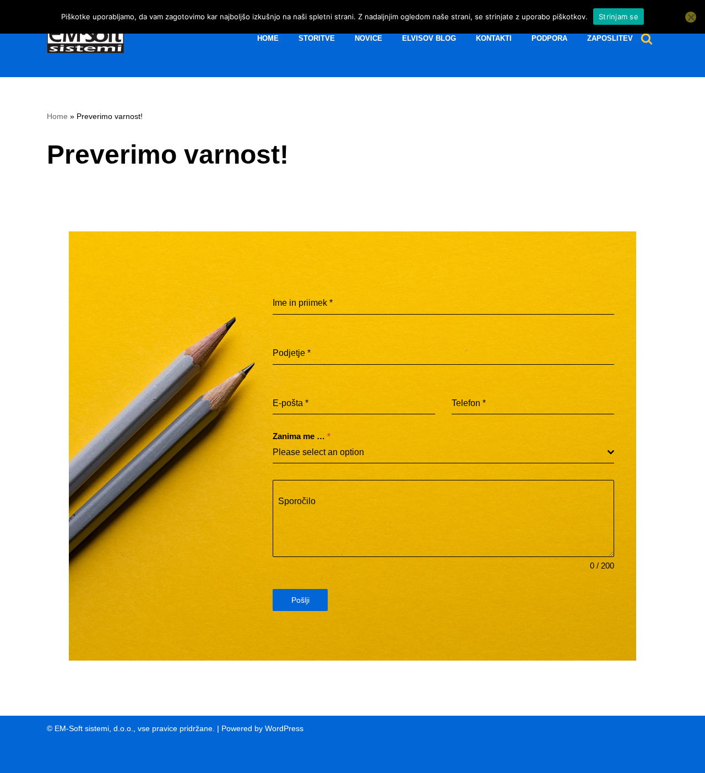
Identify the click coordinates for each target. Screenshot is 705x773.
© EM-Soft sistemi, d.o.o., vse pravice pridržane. (131, 728)
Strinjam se (618, 16)
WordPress (284, 728)
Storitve (317, 38)
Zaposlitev (610, 38)
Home (268, 38)
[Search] (647, 39)
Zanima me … (301, 436)
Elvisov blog (429, 38)
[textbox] (440, 452)
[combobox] (443, 452)
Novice (368, 38)
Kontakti (494, 38)
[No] (691, 17)
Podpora (549, 38)
